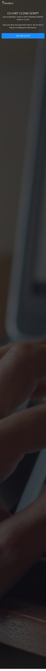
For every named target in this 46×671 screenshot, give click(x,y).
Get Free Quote (23, 36)
